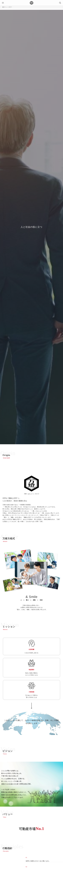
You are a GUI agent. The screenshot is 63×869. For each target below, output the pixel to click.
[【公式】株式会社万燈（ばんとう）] (31, 3)
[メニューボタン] (3, 3)
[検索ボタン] (60, 3)
